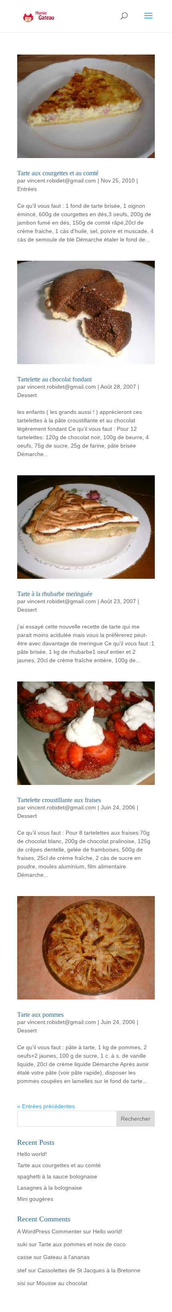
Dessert (27, 395)
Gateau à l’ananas (66, 1257)
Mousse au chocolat (61, 1283)
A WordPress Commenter (49, 1231)
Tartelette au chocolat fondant (54, 379)
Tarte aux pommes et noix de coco (82, 1244)
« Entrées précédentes (46, 1106)
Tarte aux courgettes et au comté (57, 173)
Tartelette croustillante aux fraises (59, 800)
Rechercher (135, 1118)
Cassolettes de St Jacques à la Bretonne (89, 1270)
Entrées (27, 189)
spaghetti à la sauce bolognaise (57, 1176)
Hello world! (32, 1154)
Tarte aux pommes (40, 1014)
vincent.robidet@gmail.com (61, 180)
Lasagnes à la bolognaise (49, 1187)
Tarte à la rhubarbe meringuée (54, 593)
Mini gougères (35, 1199)
